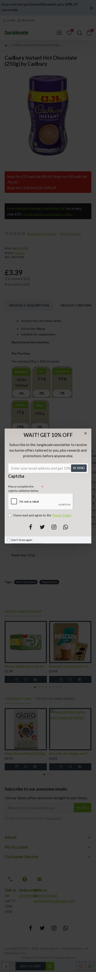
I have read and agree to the (42, 515)
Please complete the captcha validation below (23, 488)
